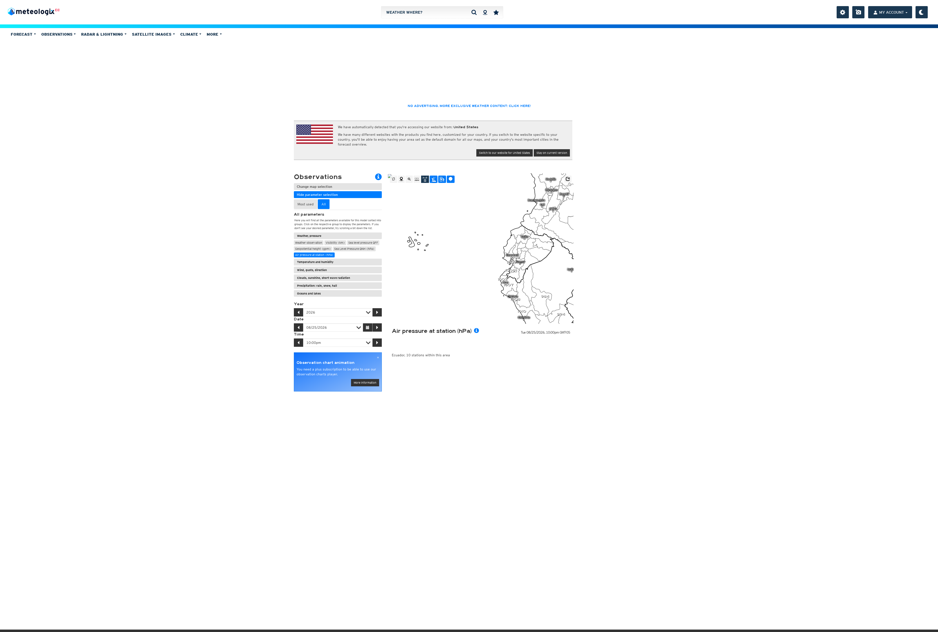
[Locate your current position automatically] (485, 12)
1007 (511, 262)
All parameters (309, 214)
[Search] (474, 12)
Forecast (22, 34)
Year (299, 304)
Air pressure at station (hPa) (314, 255)
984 (545, 296)
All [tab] (323, 204)
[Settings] (843, 12)
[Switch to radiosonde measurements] (451, 179)
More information (365, 382)
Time (299, 334)
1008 (510, 270)
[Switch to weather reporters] (442, 179)
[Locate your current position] (401, 179)
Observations (57, 34)
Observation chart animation (325, 362)
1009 (515, 257)
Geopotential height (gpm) (313, 249)
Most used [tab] (306, 204)
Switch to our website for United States (504, 153)
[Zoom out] (409, 179)
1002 (502, 279)
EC (57, 10)
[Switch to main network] (425, 179)
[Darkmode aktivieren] (922, 12)
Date (299, 319)
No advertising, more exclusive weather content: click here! (469, 106)
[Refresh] (393, 179)
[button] (568, 179)
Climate (189, 34)
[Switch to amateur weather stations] (433, 179)
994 (561, 314)
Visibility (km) (335, 242)
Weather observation (308, 242)
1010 (521, 311)
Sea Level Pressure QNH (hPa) (354, 249)
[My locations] (496, 12)
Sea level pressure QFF (363, 242)
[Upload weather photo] (858, 12)
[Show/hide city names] (417, 179)
